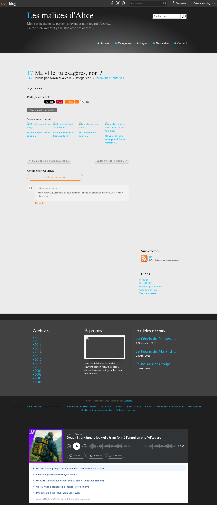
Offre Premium (194, 407)
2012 (38, 359)
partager (98, 456)
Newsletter (162, 43)
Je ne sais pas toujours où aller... (156, 364)
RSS (151, 257)
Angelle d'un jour (148, 289)
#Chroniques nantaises (108, 78)
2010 (38, 367)
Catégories (124, 43)
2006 (38, 381)
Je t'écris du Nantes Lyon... (156, 338)
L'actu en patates (148, 293)
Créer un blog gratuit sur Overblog (81, 407)
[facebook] (112, 3)
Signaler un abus (133, 407)
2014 (38, 352)
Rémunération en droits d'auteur (170, 407)
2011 (38, 363)
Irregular (143, 279)
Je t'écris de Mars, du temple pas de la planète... (156, 351)
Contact (182, 43)
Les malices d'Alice (60, 14)
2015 (38, 348)
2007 (38, 378)
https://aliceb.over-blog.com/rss (164, 260)
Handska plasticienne (150, 286)
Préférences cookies (125, 410)
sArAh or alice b (34, 407)
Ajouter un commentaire (55, 177)
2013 (38, 355)
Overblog (128, 401)
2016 (38, 344)
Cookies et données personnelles (96, 410)
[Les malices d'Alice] (104, 337)
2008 (38, 374)
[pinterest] (123, 3)
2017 (38, 340)
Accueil (105, 43)
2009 (38, 370)
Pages (143, 43)
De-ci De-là (145, 283)
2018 (38, 337)
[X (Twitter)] (118, 3)
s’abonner (78, 456)
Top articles (106, 407)
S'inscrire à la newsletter (42, 110)
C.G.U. (148, 407)
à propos (117, 456)
